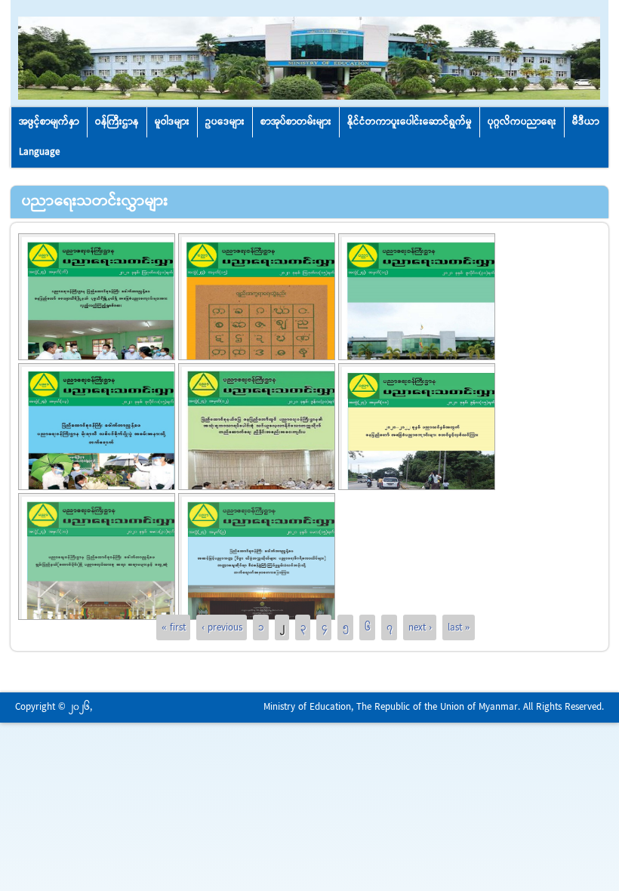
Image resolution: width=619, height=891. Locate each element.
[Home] (309, 97)
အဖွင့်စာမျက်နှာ (49, 122)
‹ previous (222, 628)
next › (420, 628)
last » (459, 628)
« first (174, 628)
